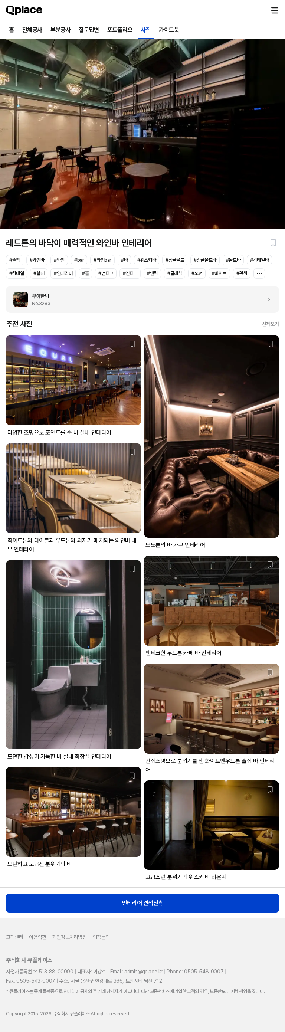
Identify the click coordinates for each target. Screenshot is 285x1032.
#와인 (59, 260)
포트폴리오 (119, 29)
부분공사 (60, 29)
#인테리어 (63, 273)
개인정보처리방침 (69, 937)
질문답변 (89, 29)
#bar (79, 260)
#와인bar (102, 260)
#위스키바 (146, 260)
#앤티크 (105, 273)
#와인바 (37, 260)
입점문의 (101, 937)
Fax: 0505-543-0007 (30, 981)
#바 (124, 260)
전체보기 (270, 324)
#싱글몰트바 (205, 260)
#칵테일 (16, 273)
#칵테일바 (259, 260)
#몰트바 (233, 260)
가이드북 (169, 29)
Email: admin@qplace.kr (136, 971)
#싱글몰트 (175, 260)
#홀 (85, 273)
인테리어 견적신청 (142, 903)
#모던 (196, 273)
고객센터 (14, 937)
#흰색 (241, 273)
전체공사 (32, 29)
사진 (146, 29)
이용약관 (37, 937)
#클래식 (174, 273)
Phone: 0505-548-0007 (195, 971)
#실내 (38, 273)
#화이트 (219, 273)
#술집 (14, 260)
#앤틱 (152, 273)
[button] (274, 10)
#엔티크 (130, 273)
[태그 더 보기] (259, 273)
